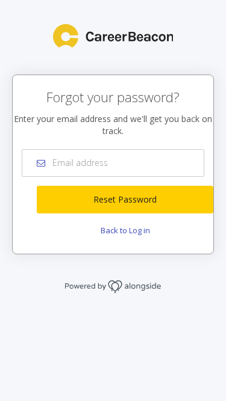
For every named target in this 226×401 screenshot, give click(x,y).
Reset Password (125, 199)
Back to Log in (125, 230)
